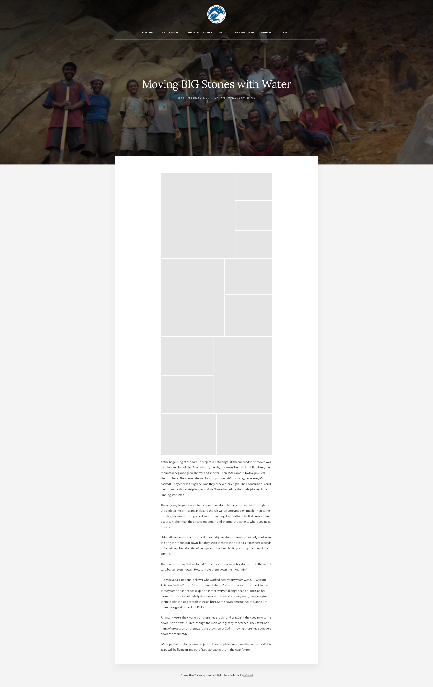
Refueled (248, 675)
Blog (181, 98)
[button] (198, 215)
